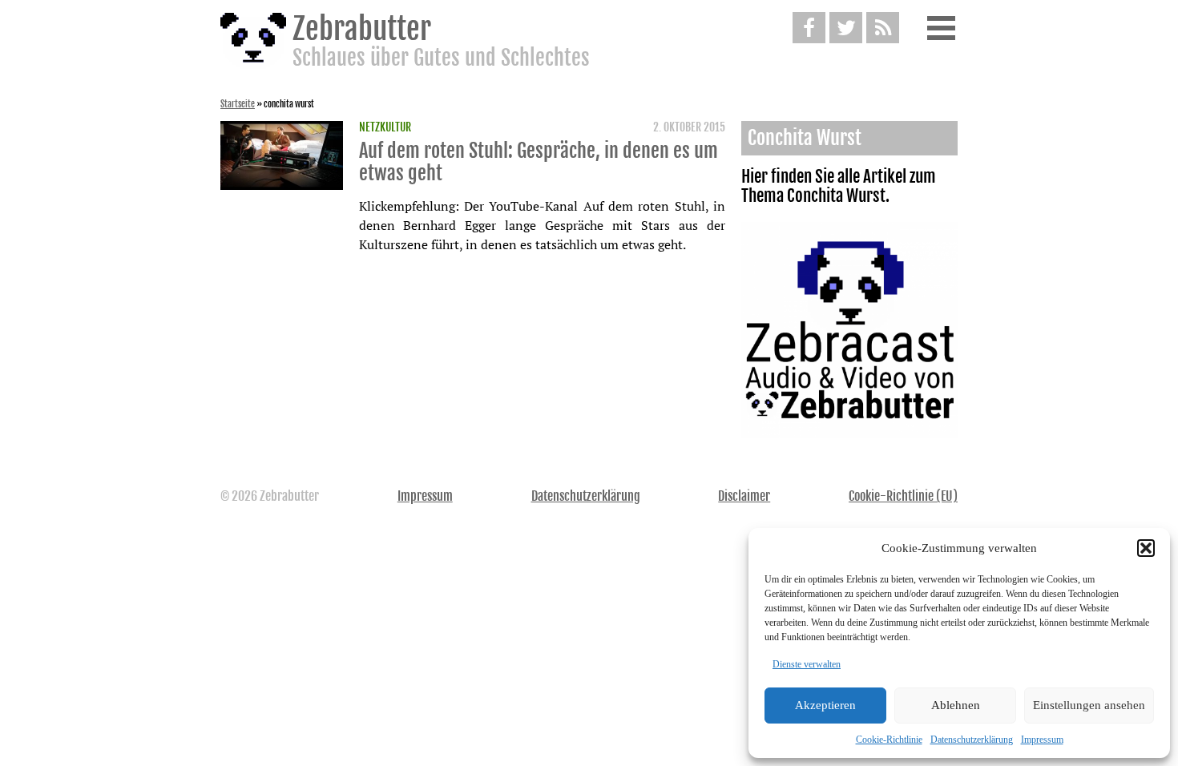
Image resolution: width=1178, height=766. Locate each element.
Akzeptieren (825, 705)
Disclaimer (744, 496)
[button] (1146, 548)
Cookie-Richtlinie (889, 739)
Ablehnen (955, 705)
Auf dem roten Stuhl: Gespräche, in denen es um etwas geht (538, 162)
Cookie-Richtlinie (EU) (903, 496)
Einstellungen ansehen (1089, 705)
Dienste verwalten (807, 664)
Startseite (237, 104)
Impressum (1042, 739)
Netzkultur (385, 127)
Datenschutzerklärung (971, 739)
